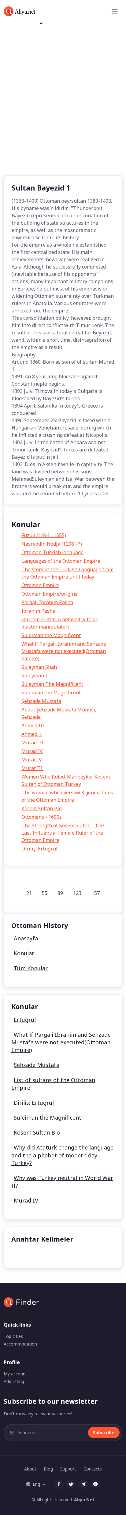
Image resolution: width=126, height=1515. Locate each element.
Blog (48, 1469)
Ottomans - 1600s (41, 817)
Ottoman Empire (40, 585)
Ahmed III (32, 725)
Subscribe (103, 1432)
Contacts (92, 1469)
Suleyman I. (34, 675)
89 (60, 893)
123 (77, 893)
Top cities (13, 1336)
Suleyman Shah (39, 667)
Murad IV (32, 751)
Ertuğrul (25, 1019)
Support (68, 1469)
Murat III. (32, 768)
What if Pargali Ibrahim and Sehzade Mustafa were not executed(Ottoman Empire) (63, 651)
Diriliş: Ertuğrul (39, 848)
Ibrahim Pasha (38, 611)
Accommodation (20, 1344)
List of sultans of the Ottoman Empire (53, 1083)
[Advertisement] (63, 109)
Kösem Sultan (32, 1254)
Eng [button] (36, 1484)
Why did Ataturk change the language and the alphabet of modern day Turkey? (62, 1155)
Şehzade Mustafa (41, 701)
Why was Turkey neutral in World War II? (62, 1181)
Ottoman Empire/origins (49, 593)
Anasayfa (26, 938)
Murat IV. (32, 759)
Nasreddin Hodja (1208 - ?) (51, 543)
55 (44, 893)
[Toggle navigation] (114, 11)
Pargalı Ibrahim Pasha (47, 602)
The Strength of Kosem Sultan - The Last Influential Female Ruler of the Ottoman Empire (62, 832)
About (30, 1469)
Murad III (32, 742)
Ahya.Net (84, 1500)
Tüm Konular (31, 968)
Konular (24, 953)
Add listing (14, 1381)
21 (29, 893)
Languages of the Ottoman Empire (60, 561)
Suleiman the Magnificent (51, 635)
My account (15, 1374)
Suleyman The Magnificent (52, 684)
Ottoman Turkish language (52, 552)
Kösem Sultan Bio (41, 808)
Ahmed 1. (31, 734)
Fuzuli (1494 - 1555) (43, 535)
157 (95, 893)
